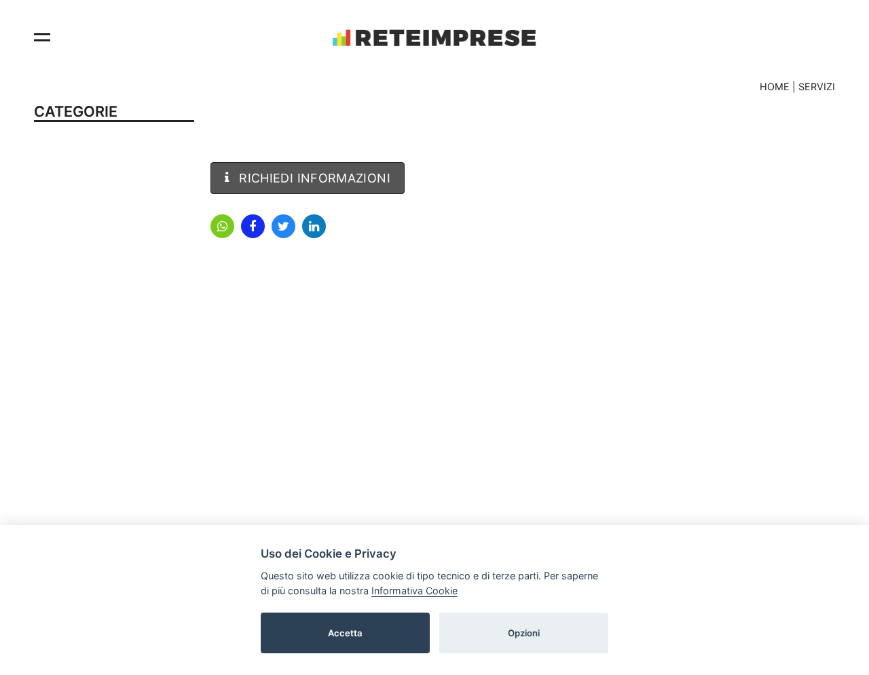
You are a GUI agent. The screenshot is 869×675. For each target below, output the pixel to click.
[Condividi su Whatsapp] (222, 226)
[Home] (434, 37)
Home (775, 86)
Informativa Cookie (414, 590)
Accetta (345, 632)
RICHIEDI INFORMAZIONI (313, 178)
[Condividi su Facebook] (253, 226)
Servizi (816, 86)
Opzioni (524, 632)
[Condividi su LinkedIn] (314, 226)
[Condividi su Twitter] (283, 226)
